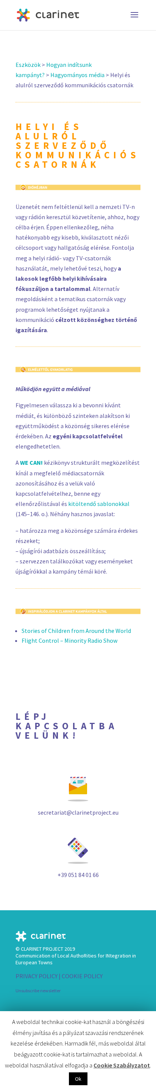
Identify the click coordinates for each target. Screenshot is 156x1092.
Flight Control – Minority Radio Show (69, 640)
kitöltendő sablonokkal (98, 503)
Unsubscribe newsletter (38, 990)
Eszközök (28, 64)
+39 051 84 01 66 (78, 875)
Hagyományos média (77, 75)
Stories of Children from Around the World (76, 630)
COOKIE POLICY (82, 976)
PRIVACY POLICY (37, 976)
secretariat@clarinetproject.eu (78, 812)
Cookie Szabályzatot (122, 1065)
